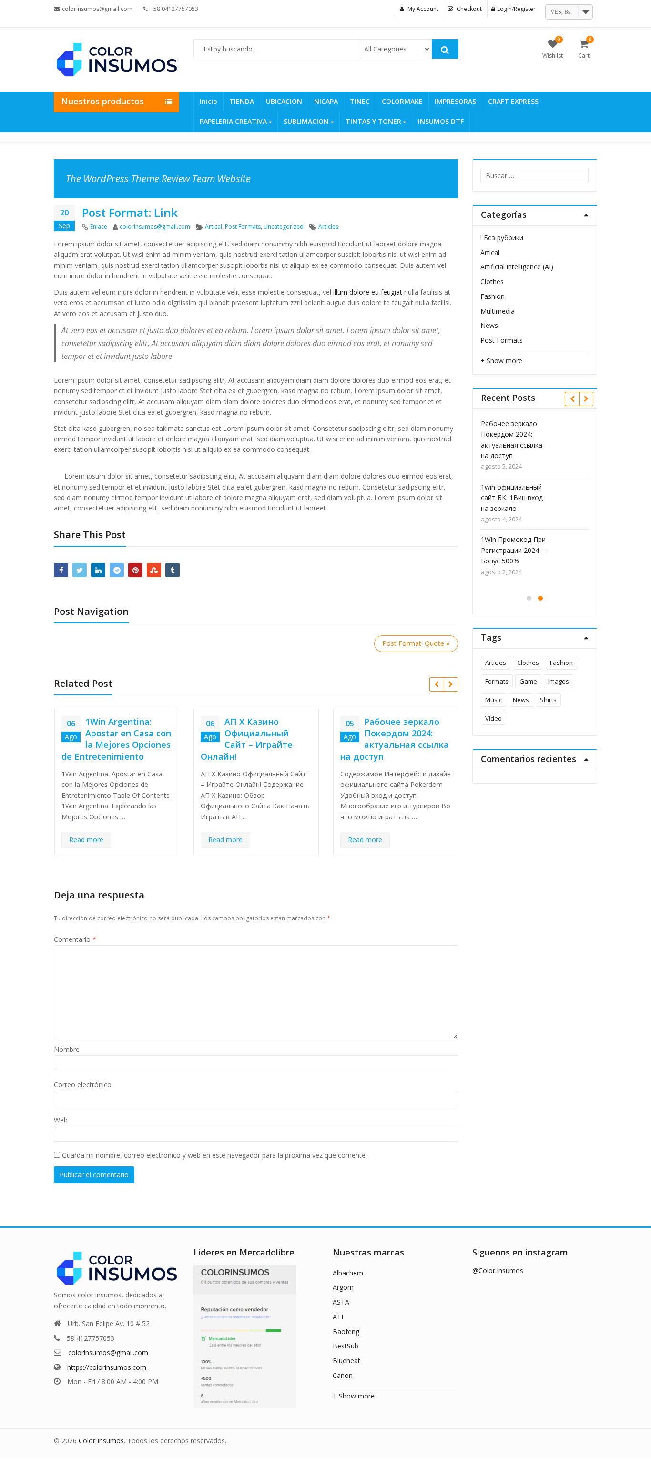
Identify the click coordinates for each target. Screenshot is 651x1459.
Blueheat (346, 1360)
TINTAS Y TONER (374, 121)
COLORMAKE (402, 101)
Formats (497, 681)
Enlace (98, 227)
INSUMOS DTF (441, 121)
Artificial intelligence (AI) (516, 266)
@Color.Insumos (497, 1270)
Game (528, 681)
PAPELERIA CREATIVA (234, 121)
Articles (328, 227)
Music (493, 699)
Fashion (492, 296)
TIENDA (241, 101)
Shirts (548, 699)
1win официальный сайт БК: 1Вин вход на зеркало (512, 497)
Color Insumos (101, 1440)
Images (558, 681)
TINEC (360, 101)
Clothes (492, 281)
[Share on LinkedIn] (98, 570)
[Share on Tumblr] (172, 570)
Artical (213, 227)
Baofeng (346, 1331)
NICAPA (326, 101)
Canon (343, 1375)
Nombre (67, 1049)
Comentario (75, 939)
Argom (343, 1287)
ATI (338, 1316)
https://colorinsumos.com (106, 1367)
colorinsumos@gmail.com (155, 227)
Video (493, 718)
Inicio (208, 101)
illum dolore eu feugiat (367, 291)
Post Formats (243, 227)
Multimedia (497, 311)
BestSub (345, 1345)
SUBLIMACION (307, 121)
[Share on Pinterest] (135, 570)
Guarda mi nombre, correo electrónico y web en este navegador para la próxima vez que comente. (214, 1155)
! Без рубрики (501, 237)
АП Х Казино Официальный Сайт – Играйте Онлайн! (247, 739)
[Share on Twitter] (79, 570)
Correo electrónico (83, 1084)
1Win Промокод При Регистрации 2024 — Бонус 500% (514, 550)
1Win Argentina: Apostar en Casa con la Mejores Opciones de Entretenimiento (116, 739)
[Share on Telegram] (117, 570)
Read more (86, 839)
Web (61, 1119)
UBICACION (284, 101)
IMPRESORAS (455, 101)
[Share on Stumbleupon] (154, 570)
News (489, 325)
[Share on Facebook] (61, 570)
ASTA (341, 1301)
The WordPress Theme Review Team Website (158, 178)
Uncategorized (284, 227)
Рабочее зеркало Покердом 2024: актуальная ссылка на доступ (394, 739)
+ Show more (501, 360)
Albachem (348, 1272)
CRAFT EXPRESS (513, 101)
